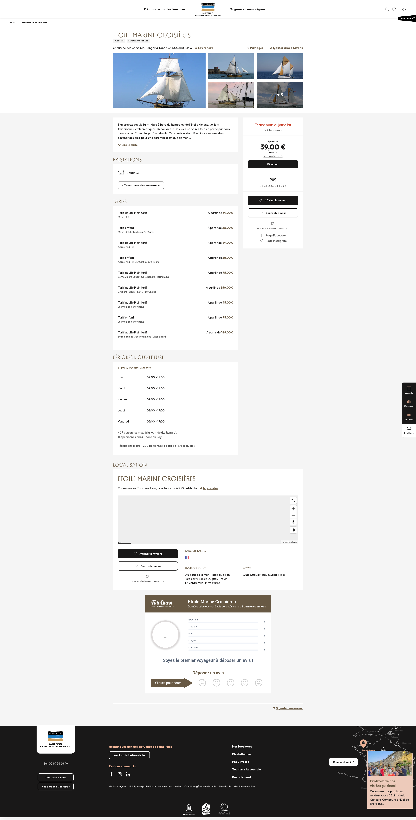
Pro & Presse (240, 762)
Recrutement (241, 777)
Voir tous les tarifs (273, 156)
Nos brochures (242, 746)
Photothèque (241, 754)
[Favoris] (394, 9)
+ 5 (280, 95)
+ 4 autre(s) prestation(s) (273, 186)
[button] (387, 9)
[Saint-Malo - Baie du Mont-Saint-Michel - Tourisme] (208, 9)
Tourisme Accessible (246, 769)
